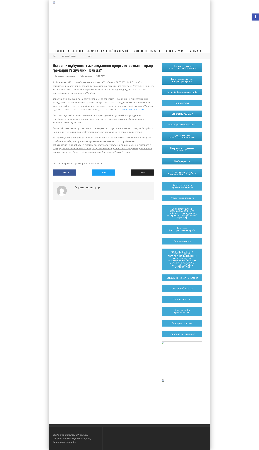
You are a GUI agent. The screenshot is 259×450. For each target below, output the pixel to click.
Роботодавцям (86, 76)
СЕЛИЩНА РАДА (175, 50)
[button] (255, 17)
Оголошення (75, 50)
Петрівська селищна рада (65, 75)
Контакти (195, 50)
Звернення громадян (147, 50)
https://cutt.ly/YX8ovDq (133, 109)
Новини (59, 50)
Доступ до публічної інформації (107, 50)
